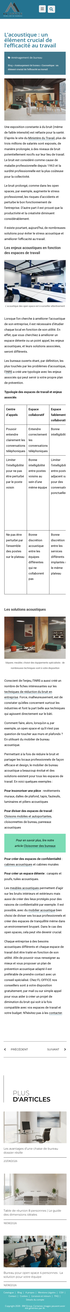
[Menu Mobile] (41, 9)
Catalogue (9, 1292)
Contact (12, 1296)
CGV (61, 1292)
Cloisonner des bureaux (39, 846)
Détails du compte (35, 1299)
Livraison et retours (41, 1296)
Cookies (24, 1296)
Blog (10, 65)
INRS (9, 372)
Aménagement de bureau (26, 57)
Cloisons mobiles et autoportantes (27, 816)
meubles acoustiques (24, 888)
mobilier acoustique (41, 910)
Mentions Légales (47, 1292)
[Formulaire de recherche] (51, 9)
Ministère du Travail (41, 138)
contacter (55, 1013)
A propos (29, 1292)
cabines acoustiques (18, 864)
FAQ (56, 1296)
